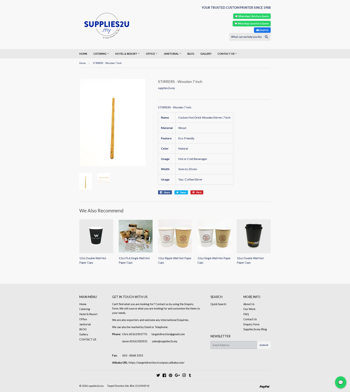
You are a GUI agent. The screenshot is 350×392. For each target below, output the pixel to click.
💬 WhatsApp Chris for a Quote (252, 16)
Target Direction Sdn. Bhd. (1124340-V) (128, 385)
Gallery (205, 53)
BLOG (190, 53)
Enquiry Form (251, 324)
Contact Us (250, 319)
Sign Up (264, 345)
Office (150, 53)
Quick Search (218, 304)
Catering (100, 53)
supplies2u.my (96, 385)
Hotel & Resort (126, 53)
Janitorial (171, 53)
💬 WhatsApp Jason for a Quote (251, 23)
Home (83, 53)
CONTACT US (226, 53)
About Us (248, 304)
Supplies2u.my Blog (255, 329)
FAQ (246, 314)
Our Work (249, 309)
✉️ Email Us (262, 30)
